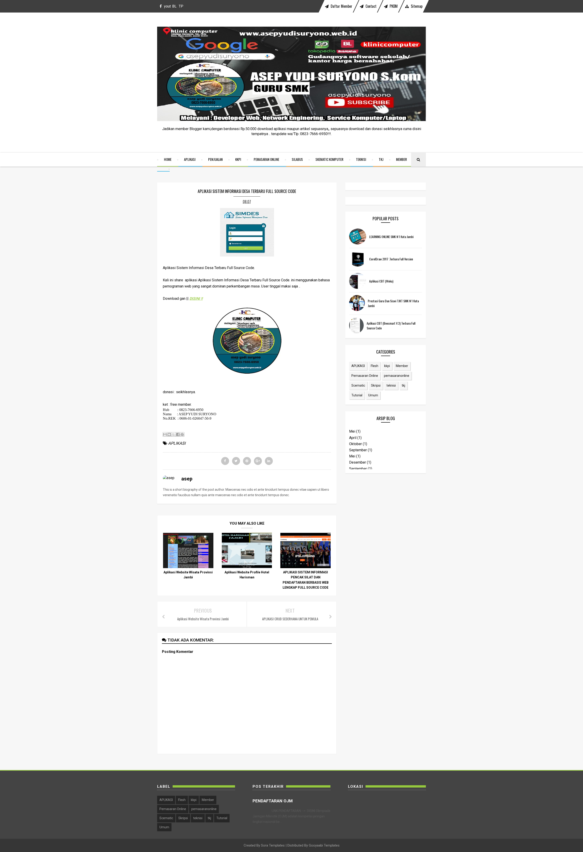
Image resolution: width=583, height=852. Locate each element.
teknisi (391, 385)
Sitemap (416, 6)
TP (181, 6)
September (358, 450)
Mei (352, 431)
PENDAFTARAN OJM (273, 800)
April (352, 438)
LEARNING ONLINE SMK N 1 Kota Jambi (391, 236)
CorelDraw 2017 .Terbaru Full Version (391, 259)
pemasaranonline (396, 375)
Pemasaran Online (266, 159)
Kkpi (238, 159)
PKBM (393, 6)
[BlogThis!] (169, 434)
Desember (357, 462)
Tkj (381, 159)
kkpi (387, 366)
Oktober (355, 444)
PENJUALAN (215, 159)
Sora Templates (273, 845)
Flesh (374, 366)
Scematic (358, 385)
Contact (370, 6)
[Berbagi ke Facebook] (178, 434)
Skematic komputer (329, 159)
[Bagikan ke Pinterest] (182, 434)
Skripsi (376, 385)
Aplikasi (190, 159)
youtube (167, 8)
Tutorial (356, 395)
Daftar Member (341, 6)
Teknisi (361, 159)
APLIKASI (177, 443)
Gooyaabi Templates (324, 845)
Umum (373, 395)
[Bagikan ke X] (173, 434)
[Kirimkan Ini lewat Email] (165, 434)
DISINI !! (196, 298)
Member (401, 159)
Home (167, 159)
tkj (403, 385)
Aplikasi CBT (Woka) (381, 281)
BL (174, 6)
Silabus (297, 159)
